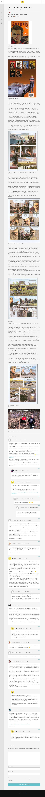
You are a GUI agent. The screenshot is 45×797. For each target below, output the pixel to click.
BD (22, 9)
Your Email (10, 771)
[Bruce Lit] (22, 2)
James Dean (20, 431)
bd (9, 431)
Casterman (16, 431)
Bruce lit (16, 482)
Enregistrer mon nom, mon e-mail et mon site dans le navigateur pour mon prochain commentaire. (23, 780)
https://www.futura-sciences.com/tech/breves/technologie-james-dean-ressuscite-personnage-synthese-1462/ (25, 492)
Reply (39, 468)
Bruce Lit (10, 9)
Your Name (10, 766)
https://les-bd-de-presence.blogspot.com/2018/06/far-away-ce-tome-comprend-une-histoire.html (24, 456)
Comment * (10, 750)
